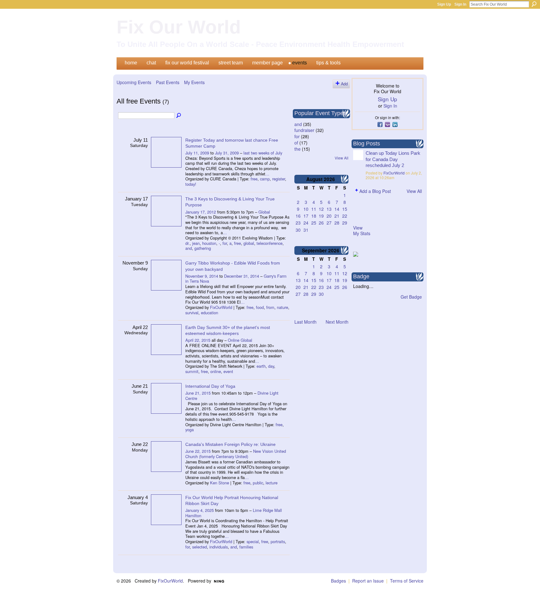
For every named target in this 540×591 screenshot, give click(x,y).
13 (329, 209)
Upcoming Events (134, 82)
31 (305, 230)
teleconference (269, 243)
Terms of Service (406, 581)
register (278, 179)
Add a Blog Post (375, 191)
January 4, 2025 (199, 510)
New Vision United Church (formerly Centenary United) (235, 453)
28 (336, 223)
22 (344, 216)
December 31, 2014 (241, 276)
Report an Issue (368, 581)
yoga (189, 429)
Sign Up (444, 4)
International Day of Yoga (210, 386)
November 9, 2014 (201, 276)
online (215, 371)
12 (321, 209)
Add (344, 84)
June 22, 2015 (198, 451)
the (297, 149)
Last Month (305, 322)
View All (341, 157)
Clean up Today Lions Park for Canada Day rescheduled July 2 (393, 159)
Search (534, 4)
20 (329, 216)
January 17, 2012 (200, 212)
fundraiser (304, 130)
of (296, 142)
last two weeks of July (262, 153)
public (258, 483)
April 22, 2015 (197, 340)
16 (298, 216)
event (228, 371)
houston (209, 243)
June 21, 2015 (198, 393)
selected (199, 547)
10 (305, 209)
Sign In (460, 4)
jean (196, 243)
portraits (278, 541)
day (271, 366)
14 (336, 209)
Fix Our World (179, 27)
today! (190, 184)
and (188, 248)
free (254, 179)
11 (313, 209)
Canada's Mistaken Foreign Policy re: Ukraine (230, 444)
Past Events (167, 82)
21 (336, 216)
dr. (187, 243)
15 (344, 209)
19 (321, 216)
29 (344, 223)
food (260, 307)
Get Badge (411, 297)
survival (191, 313)
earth (261, 366)
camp (265, 179)
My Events (194, 82)
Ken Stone (219, 483)
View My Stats (361, 230)
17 (305, 216)
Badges (338, 581)
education (209, 313)
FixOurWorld (221, 307)
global (248, 243)
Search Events (179, 116)
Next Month (337, 322)
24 (305, 223)
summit (191, 371)
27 (329, 223)
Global (264, 212)
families (246, 547)
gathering (202, 248)
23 (298, 223)
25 (313, 223)
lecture (272, 483)
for (224, 243)
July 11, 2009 (197, 153)
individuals (218, 547)
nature (282, 307)
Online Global (240, 340)
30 (298, 230)
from (270, 307)
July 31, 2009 (227, 153)
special (253, 541)
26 (321, 223)
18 (313, 216)
